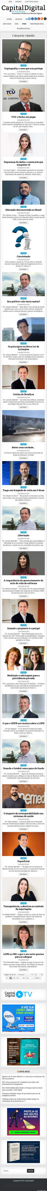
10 (32, 975)
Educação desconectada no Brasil (23, 209)
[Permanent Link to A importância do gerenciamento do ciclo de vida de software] (23, 563)
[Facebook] (32, 18)
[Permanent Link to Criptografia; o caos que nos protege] (23, 51)
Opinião (24, 24)
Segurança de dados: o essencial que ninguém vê (23, 163)
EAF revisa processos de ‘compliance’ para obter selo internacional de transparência (20, 1083)
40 (24, 978)
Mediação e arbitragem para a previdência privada (23, 677)
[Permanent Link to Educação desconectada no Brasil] (23, 193)
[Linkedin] (35, 18)
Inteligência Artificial (23, 28)
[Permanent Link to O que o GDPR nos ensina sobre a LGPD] (23, 706)
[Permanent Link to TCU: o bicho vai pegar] (23, 98)
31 (7, 978)
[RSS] (42, 18)
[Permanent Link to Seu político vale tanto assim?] (23, 284)
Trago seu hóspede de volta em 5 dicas (23, 490)
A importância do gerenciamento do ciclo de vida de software (23, 582)
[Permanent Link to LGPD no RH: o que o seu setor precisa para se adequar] (23, 937)
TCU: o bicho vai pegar (23, 116)
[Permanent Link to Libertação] (23, 518)
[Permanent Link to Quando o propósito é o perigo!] (23, 611)
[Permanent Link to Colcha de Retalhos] (23, 377)
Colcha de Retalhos (23, 394)
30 (42, 975)
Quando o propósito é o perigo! (23, 628)
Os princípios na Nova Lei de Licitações (23, 348)
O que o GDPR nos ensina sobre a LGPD (23, 723)
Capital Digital (24, 1071)
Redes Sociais (7, 24)
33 (14, 978)
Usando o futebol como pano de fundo (23, 768)
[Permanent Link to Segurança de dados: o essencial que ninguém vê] (23, 145)
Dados (16, 24)
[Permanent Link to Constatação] (23, 238)
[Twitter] (29, 18)
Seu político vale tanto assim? (23, 301)
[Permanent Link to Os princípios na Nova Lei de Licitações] (23, 329)
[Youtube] (38, 18)
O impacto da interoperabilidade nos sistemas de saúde (24, 815)
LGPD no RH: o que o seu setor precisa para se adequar (23, 955)
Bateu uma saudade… (23, 447)
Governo (9, 19)
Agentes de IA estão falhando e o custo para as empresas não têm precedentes (23, 1078)
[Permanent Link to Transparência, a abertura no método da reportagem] (23, 889)
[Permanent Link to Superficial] (23, 844)
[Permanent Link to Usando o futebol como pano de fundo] (23, 751)
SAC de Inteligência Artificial (41, 1190)
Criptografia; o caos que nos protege (23, 68)
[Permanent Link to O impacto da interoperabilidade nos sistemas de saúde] (23, 796)
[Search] (45, 18)
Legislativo (18, 19)
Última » (38, 978)
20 (35, 975)
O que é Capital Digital (31, 1)
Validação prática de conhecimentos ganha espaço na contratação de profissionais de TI (20, 1100)
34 (17, 978)
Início (10, 1)
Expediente (18, 1)
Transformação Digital (37, 24)
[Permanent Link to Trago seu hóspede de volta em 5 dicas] (23, 473)
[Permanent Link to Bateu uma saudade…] (23, 426)
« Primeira (20, 975)
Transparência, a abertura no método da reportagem (23, 908)
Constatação (23, 256)
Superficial (23, 861)
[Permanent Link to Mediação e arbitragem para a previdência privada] (23, 658)
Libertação (23, 535)
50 (27, 978)
